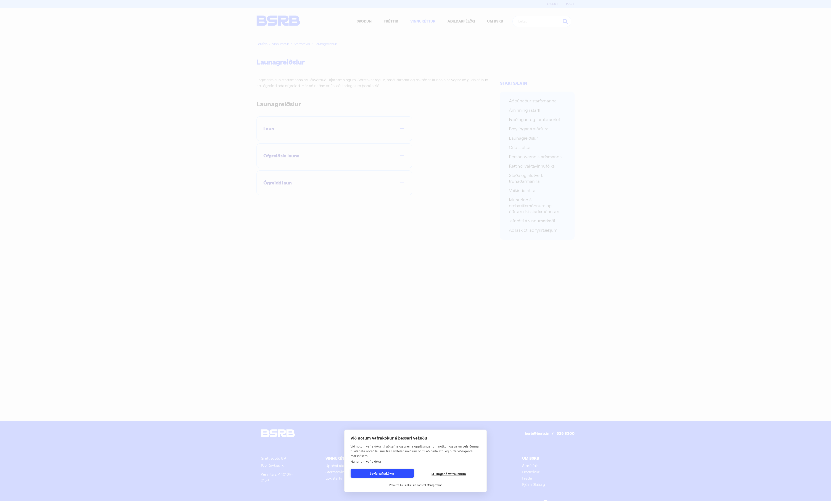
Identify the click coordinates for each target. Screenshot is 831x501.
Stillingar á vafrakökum (449, 474)
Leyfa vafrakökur (382, 473)
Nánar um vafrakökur (366, 461)
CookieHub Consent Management (423, 484)
